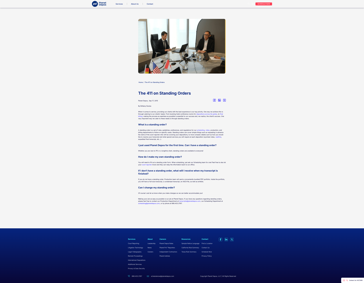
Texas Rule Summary (189, 252)
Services (119, 4)
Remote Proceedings (135, 256)
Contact (150, 4)
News (150, 248)
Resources (186, 239)
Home (141, 82)
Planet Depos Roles (166, 243)
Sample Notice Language (190, 243)
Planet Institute (165, 256)
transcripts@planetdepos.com (189, 201)
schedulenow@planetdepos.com (162, 276)
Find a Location (207, 243)
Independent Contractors (168, 252)
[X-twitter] (232, 239)
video (208, 130)
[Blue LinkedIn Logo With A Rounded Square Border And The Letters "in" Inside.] (219, 100)
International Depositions (136, 260)
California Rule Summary (190, 248)
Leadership (151, 243)
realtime (218, 137)
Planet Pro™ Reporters (167, 248)
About (150, 239)
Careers (150, 252)
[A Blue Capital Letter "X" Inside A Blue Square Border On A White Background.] (224, 100)
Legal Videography (134, 252)
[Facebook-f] (220, 239)
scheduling (201, 130)
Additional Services (135, 264)
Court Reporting (133, 243)
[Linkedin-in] (226, 239)
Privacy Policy (207, 256)
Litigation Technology (135, 248)
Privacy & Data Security (136, 268)
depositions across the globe (206, 114)
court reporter (147, 165)
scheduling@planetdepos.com (149, 203)
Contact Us (205, 248)
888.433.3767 (137, 276)
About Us (135, 4)
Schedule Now (207, 252)
